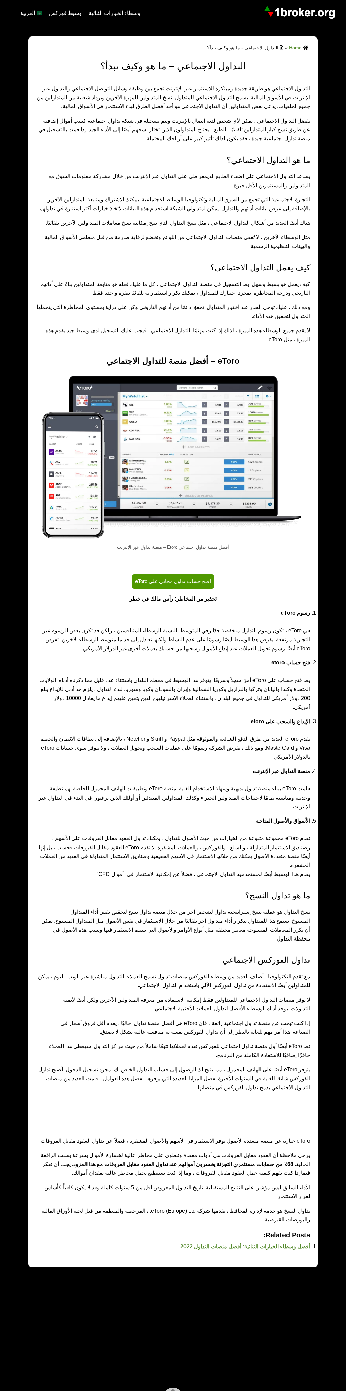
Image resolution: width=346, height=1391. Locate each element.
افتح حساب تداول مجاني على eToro (173, 581)
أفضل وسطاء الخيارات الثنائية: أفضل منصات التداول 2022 (245, 1246)
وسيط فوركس (65, 13)
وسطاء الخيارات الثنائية (114, 13)
